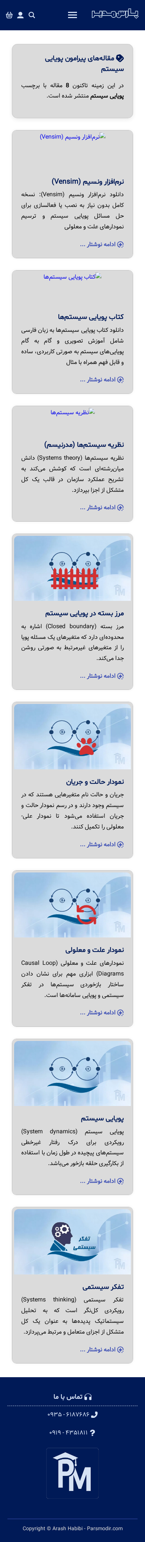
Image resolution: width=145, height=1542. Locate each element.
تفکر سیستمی (103, 1287)
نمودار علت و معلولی (94, 950)
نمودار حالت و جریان (95, 782)
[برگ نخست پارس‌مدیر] (115, 18)
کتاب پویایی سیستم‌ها (91, 317)
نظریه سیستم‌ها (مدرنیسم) (84, 445)
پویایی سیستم (102, 1118)
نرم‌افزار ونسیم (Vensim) (88, 182)
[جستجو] (32, 15)
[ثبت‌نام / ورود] (20, 15)
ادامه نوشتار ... (98, 244)
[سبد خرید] (9, 15)
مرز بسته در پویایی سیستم (84, 613)
